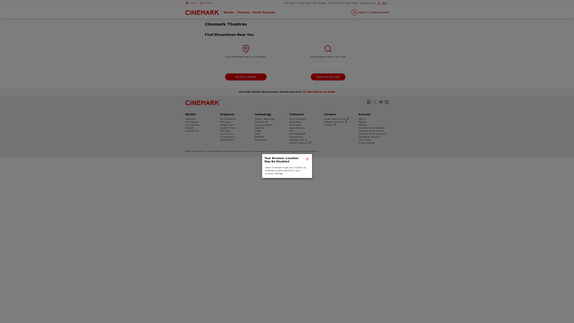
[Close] (307, 159)
